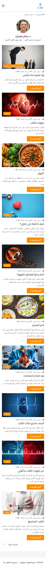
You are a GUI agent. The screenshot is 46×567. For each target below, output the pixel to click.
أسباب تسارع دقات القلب (31, 423)
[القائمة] (3, 6)
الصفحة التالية (13, 545)
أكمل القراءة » (35, 88)
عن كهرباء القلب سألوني (31, 470)
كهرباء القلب (37, 122)
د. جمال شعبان (23, 36)
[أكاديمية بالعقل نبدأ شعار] (40, 5)
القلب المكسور (36, 521)
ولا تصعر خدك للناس (33, 75)
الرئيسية (39, 14)
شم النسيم (38, 325)
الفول (41, 173)
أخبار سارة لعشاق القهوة (30, 274)
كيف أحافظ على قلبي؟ (32, 223)
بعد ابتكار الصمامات (33, 375)
